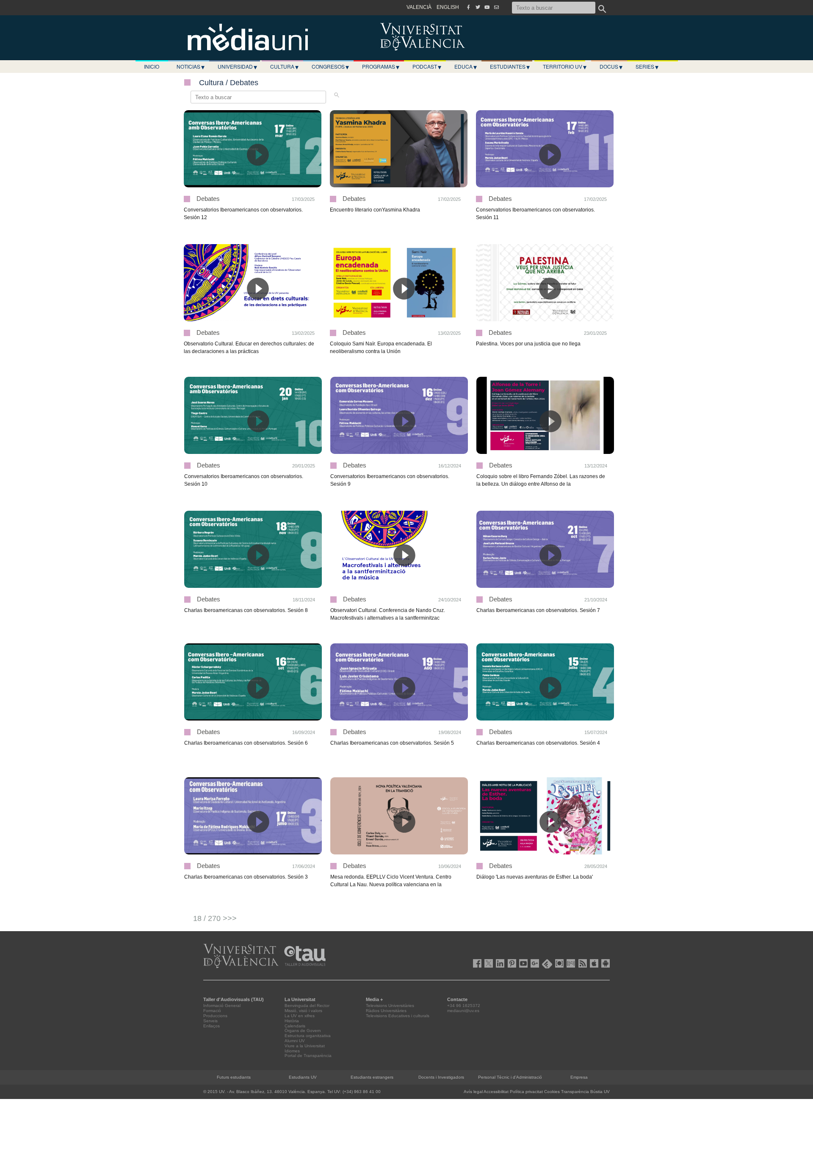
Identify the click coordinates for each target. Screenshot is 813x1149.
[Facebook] (468, 7)
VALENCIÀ (418, 7)
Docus (611, 66)
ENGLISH (448, 7)
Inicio (151, 66)
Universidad (237, 66)
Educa (465, 66)
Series (647, 66)
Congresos (330, 66)
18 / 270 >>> (215, 918)
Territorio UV (564, 66)
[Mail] (496, 7)
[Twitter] (478, 7)
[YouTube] (487, 7)
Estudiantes (510, 66)
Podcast (426, 66)
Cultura (284, 66)
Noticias (191, 66)
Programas (380, 66)
